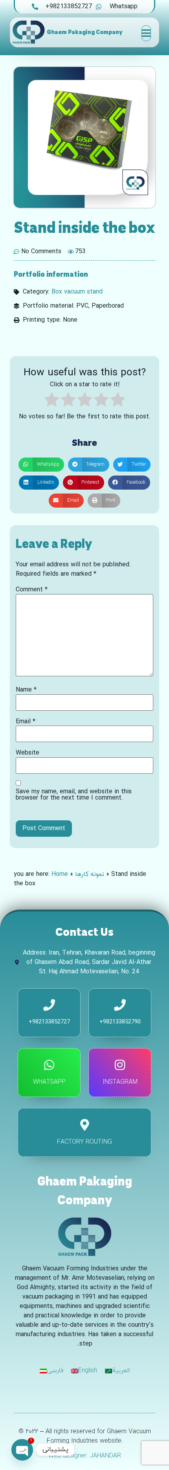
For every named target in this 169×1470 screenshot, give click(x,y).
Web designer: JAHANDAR (84, 1456)
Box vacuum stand (77, 292)
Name (26, 690)
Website (27, 753)
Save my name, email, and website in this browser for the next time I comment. (74, 795)
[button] (41, 465)
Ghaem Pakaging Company (85, 32)
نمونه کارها (89, 874)
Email (25, 722)
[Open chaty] (22, 1449)
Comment (32, 590)
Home (59, 874)
